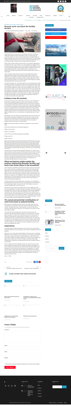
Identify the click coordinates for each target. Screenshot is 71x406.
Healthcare (12, 24)
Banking (14, 15)
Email (5, 351)
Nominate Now (40, 17)
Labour (18, 24)
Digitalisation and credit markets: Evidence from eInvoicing (60, 192)
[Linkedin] (63, 1)
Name (6, 345)
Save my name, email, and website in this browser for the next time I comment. (22, 364)
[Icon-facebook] (58, 1)
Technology (48, 15)
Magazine (31, 17)
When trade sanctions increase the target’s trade (31, 386)
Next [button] (65, 50)
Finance (20, 15)
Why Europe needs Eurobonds (29, 316)
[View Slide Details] (56, 50)
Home (8, 15)
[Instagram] (65, 1)
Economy (28, 15)
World (21, 24)
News (41, 15)
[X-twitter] (60, 1)
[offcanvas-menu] (1, 16)
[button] (69, 16)
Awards (55, 15)
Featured (35, 15)
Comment (6, 329)
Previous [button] (46, 50)
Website (6, 358)
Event (61, 15)
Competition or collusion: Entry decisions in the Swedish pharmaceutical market (32, 297)
